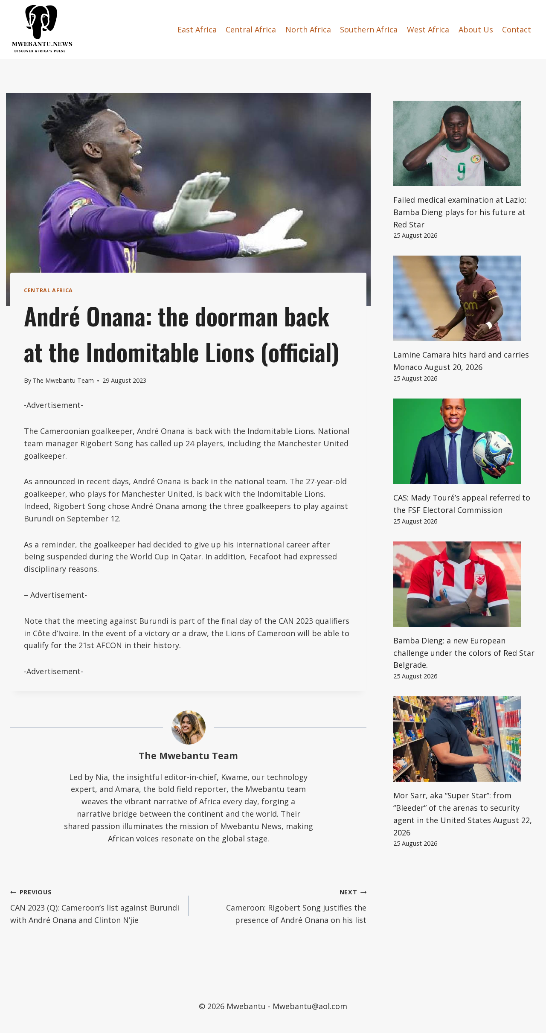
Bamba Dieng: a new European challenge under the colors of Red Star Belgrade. (463, 652)
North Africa (308, 29)
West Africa (428, 29)
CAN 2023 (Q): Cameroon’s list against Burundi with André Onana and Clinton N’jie (94, 906)
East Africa (197, 29)
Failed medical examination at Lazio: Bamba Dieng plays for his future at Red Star (459, 212)
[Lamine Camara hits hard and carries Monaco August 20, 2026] (464, 298)
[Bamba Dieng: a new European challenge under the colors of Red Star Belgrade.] (464, 584)
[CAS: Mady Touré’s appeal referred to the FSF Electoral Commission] (464, 441)
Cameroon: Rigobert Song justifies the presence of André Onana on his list (296, 906)
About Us (476, 29)
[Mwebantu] (42, 29)
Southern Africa (369, 29)
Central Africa (251, 29)
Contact (516, 29)
